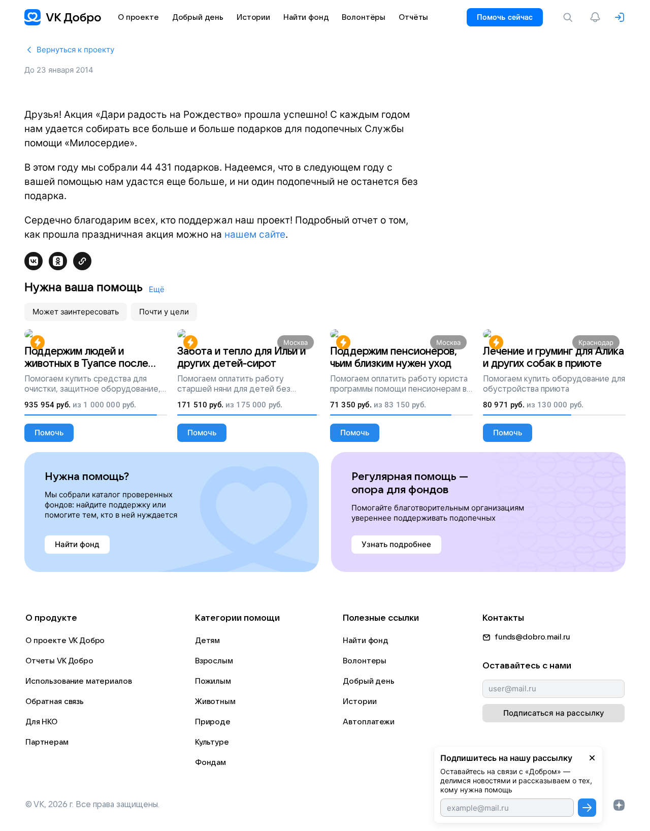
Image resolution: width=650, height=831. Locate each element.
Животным (215, 701)
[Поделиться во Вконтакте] (33, 261)
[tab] (75, 312)
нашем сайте (254, 234)
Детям (207, 640)
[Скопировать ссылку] (82, 261)
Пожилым (213, 681)
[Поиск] (570, 17)
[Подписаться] (587, 807)
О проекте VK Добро (65, 640)
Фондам (210, 762)
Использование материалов (78, 681)
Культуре (212, 742)
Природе (213, 722)
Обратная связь (54, 701)
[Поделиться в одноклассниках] (58, 261)
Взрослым (214, 661)
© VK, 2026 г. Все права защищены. (92, 804)
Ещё (157, 289)
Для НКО (41, 722)
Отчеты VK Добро (59, 661)
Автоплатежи (368, 722)
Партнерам (47, 742)
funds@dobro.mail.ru (532, 637)
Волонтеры (364, 661)
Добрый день (368, 681)
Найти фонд (365, 640)
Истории (359, 701)
